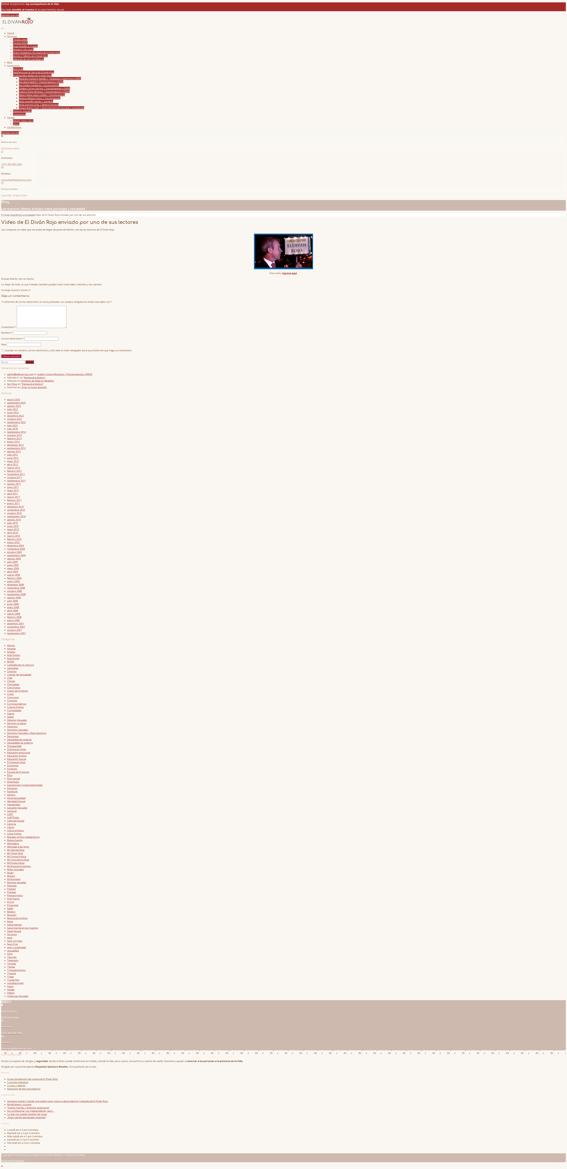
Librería (11, 824)
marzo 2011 (13, 497)
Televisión (12, 960)
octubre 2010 (14, 513)
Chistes (11, 681)
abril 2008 (12, 610)
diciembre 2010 (15, 506)
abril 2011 (12, 493)
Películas (12, 885)
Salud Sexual (14, 931)
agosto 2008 (14, 597)
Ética (9, 775)
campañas (12, 668)
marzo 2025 (13, 399)
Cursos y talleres (16, 1085)
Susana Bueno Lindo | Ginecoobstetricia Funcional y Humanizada (51, 107)
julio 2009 (12, 562)
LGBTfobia (13, 817)
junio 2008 (13, 604)
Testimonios (19, 114)
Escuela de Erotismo (18, 772)
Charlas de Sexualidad (19, 674)
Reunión (11, 915)
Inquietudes (13, 804)
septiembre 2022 (16, 422)
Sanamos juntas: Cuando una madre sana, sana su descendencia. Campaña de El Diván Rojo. (57, 1101)
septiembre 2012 (16, 448)
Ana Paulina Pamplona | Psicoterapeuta (39, 85)
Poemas (11, 892)
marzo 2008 (13, 613)
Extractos (12, 788)
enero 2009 (13, 581)
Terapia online (20, 39)
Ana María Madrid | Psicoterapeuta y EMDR (41, 81)
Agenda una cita (10, 15)
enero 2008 (13, 620)
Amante (11, 648)
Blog (9, 62)
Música (11, 876)
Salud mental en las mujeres (22, 928)
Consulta (12, 700)
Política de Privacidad (12, 1160)
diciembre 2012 (15, 445)
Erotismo (12, 768)
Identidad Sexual (16, 801)
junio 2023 (13, 412)
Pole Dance (13, 898)
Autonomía (13, 658)
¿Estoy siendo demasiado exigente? (26, 1117)
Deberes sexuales (22, 111)
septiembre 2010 (16, 516)
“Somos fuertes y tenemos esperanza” (28, 1107)
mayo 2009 (13, 568)
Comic (10, 694)
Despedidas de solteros (20, 742)
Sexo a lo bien (14, 941)
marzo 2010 (13, 536)
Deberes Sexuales (17, 720)
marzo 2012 (13, 467)
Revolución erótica (17, 918)
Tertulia (11, 963)
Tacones (12, 957)
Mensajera (13, 843)
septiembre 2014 (16, 432)
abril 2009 (12, 571)
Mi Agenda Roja (15, 850)
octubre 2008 (14, 591)
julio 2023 (12, 409)
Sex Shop (12, 384)
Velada (10, 989)
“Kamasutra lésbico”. (34, 377)
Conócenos (13, 66)
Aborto (11, 645)
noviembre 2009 (16, 549)
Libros (16, 124)
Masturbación (15, 840)
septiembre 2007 (16, 633)
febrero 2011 (14, 500)
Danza (10, 713)
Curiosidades (14, 710)
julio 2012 (12, 454)
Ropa (10, 921)
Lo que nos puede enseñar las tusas (27, 1114)
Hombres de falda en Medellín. (37, 380)
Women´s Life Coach (23, 49)
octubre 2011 (14, 477)
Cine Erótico (13, 687)
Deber (10, 717)
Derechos (12, 726)
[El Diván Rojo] (18, 24)
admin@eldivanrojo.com (20, 374)
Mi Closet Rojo (15, 853)
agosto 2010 (14, 519)
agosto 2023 (14, 406)
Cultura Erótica (15, 707)
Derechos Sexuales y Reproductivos (26, 733)
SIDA (9, 954)
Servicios (12, 36)
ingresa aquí (289, 273)
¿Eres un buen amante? (34, 387)
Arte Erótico (13, 655)
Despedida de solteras (19, 739)
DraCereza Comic (16, 749)
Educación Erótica (16, 755)
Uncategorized (15, 983)
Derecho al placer (16, 723)
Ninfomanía (13, 879)
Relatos (11, 911)
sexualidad (13, 950)
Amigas (11, 652)
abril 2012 (12, 464)
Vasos (10, 986)
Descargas (13, 736)
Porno (10, 902)
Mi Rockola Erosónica (19, 866)
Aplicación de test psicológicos (28, 59)
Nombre (6, 332)
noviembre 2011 (16, 474)
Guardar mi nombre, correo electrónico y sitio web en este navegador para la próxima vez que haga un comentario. (68, 350)
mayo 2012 (13, 461)
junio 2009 (13, 565)
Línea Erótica (14, 833)
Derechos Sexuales (17, 730)
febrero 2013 (14, 438)
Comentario (8, 327)
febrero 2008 (14, 617)
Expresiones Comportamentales (25, 785)
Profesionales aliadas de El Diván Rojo (32, 75)
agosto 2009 (14, 558)
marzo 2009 (13, 575)
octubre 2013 (14, 435)
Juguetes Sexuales (17, 807)
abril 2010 (12, 532)
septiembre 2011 (16, 480)
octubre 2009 (14, 552)
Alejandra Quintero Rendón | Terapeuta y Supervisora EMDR (50, 78)
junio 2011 (13, 487)
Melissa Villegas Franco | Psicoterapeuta (39, 98)
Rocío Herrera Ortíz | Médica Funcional (39, 104)
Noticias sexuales (16, 882)
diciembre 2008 (15, 584)
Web (3, 344)
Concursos (13, 697)
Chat (9, 678)
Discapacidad (14, 746)
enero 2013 (13, 441)
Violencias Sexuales (17, 996)
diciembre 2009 (15, 545)
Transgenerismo (16, 970)
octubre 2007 (14, 630)
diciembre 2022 (15, 415)
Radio (10, 908)
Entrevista (12, 765)
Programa (12, 905)
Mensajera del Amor (18, 846)
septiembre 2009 (16, 555)
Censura (11, 671)
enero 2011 (13, 503)
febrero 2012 (14, 471)
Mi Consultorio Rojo (18, 859)
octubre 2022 (14, 419)
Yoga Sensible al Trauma (25, 46)
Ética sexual (13, 778)
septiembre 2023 (16, 402)
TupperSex (13, 980)
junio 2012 (13, 458)
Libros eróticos (15, 830)
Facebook (12, 791)
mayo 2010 (13, 529)
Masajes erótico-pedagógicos (23, 837)
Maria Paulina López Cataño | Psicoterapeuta (42, 94)
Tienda (11, 117)
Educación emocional (18, 752)
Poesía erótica (15, 895)
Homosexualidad (16, 798)
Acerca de (18, 68)
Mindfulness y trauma (19, 1104)
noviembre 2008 (16, 588)
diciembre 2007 (15, 623)
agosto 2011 (14, 484)
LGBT (10, 814)
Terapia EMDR (20, 42)
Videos (10, 993)
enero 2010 (13, 542)
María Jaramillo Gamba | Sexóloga (36, 101)
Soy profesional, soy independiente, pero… (30, 1111)
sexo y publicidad (16, 947)
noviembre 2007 (16, 626)
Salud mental (14, 924)
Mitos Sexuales (15, 869)
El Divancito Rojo (16, 762)
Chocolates (13, 684)
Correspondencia (16, 704)
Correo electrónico (12, 338)
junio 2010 (13, 526)
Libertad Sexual (15, 820)
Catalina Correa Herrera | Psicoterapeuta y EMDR (44, 88)
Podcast (11, 889)
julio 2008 (12, 601)
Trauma (11, 973)
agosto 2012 (14, 451)
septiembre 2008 (16, 594)
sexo (9, 937)
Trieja (10, 976)
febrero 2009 (14, 578)
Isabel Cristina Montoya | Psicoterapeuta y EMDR (44, 91)
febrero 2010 (14, 539)
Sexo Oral (12, 944)
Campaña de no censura (20, 665)
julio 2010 (12, 523)
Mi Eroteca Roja (15, 863)
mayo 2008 (13, 607)
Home (10, 33)
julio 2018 (12, 428)
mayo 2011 (13, 490)
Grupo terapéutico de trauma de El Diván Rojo (36, 52)
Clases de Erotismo (17, 691)
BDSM (10, 661)
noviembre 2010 (16, 510)
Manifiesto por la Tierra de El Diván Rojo (33, 72)
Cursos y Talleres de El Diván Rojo (30, 55)
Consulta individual (17, 1082)
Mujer (10, 872)
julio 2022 (12, 425)
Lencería (12, 811)
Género (11, 794)
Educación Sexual (16, 759)
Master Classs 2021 (23, 120)
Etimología (13, 781)
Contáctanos (14, 127)
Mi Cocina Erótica (16, 856)
